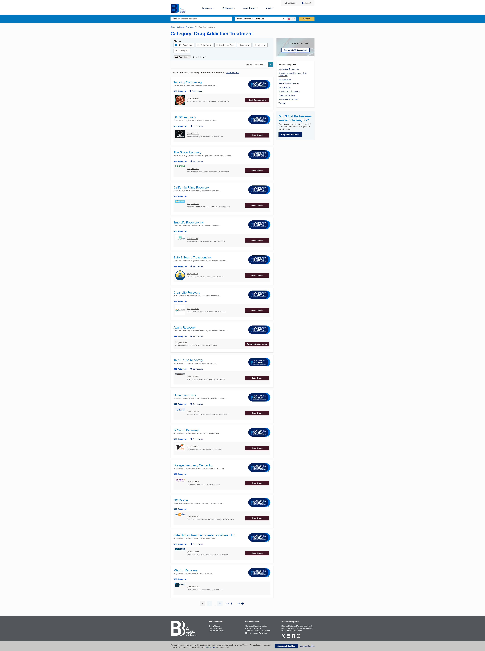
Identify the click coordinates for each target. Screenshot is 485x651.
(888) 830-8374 (193, 446)
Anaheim (189, 27)
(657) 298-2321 (193, 169)
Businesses (228, 8)
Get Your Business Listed (256, 625)
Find (175, 18)
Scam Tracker (249, 8)
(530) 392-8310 (193, 98)
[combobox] (205, 18)
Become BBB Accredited (295, 50)
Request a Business (290, 134)
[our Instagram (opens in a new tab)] (299, 637)
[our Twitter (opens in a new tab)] (283, 637)
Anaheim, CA (232, 72)
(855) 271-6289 (193, 411)
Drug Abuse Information (289, 91)
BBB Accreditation (253, 628)
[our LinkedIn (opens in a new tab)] (288, 637)
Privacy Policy (211, 647)
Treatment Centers (286, 95)
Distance (243, 45)
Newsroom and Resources (256, 633)
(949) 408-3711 (192, 274)
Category (259, 45)
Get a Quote (206, 45)
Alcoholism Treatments (288, 69)
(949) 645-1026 (193, 551)
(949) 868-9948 (193, 481)
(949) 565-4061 (181, 343)
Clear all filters (198, 57)
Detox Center (284, 87)
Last (238, 603)
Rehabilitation (284, 79)
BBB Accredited (185, 45)
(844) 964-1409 (193, 309)
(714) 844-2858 (193, 134)
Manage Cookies (307, 646)
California (180, 27)
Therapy (282, 103)
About (269, 8)
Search (306, 18)
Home (173, 27)
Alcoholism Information (288, 99)
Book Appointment (257, 100)
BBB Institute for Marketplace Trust (296, 625)
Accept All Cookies (286, 646)
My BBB (308, 3)
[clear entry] (284, 19)
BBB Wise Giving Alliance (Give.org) (297, 628)
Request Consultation (257, 344)
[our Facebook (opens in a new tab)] (294, 637)
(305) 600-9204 (193, 586)
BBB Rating (180, 50)
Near (239, 18)
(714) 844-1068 (192, 239)
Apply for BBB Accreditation (257, 630)
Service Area (197, 91)
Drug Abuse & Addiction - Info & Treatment (292, 74)
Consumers (207, 8)
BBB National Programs (291, 630)
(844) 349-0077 (193, 204)
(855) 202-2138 (193, 376)
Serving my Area (226, 45)
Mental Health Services (288, 83)
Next (228, 603)
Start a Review (215, 628)
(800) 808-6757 (193, 516)
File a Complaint (216, 630)
